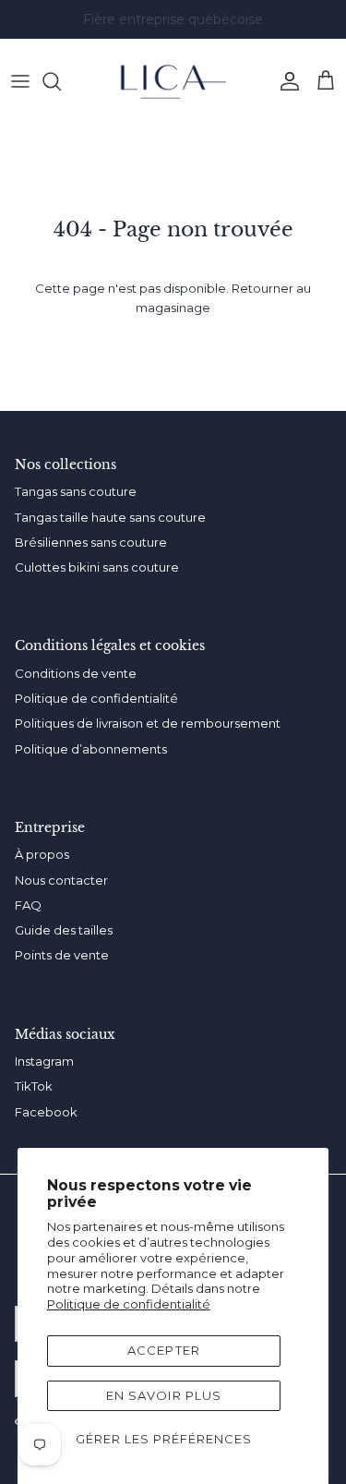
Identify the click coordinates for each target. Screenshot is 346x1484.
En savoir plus (163, 1395)
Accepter (163, 1350)
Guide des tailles (64, 930)
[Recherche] (61, 81)
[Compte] (285, 81)
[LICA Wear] (173, 81)
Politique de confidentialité (128, 1304)
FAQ (28, 905)
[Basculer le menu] (20, 81)
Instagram (44, 1061)
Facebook (46, 1111)
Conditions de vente (76, 673)
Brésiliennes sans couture (91, 542)
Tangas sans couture (76, 491)
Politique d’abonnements (91, 749)
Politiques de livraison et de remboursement (147, 723)
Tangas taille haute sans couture (110, 517)
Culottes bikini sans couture (97, 567)
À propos (42, 854)
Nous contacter (61, 880)
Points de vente (62, 954)
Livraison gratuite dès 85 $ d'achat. (173, 26)
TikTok (34, 1086)
